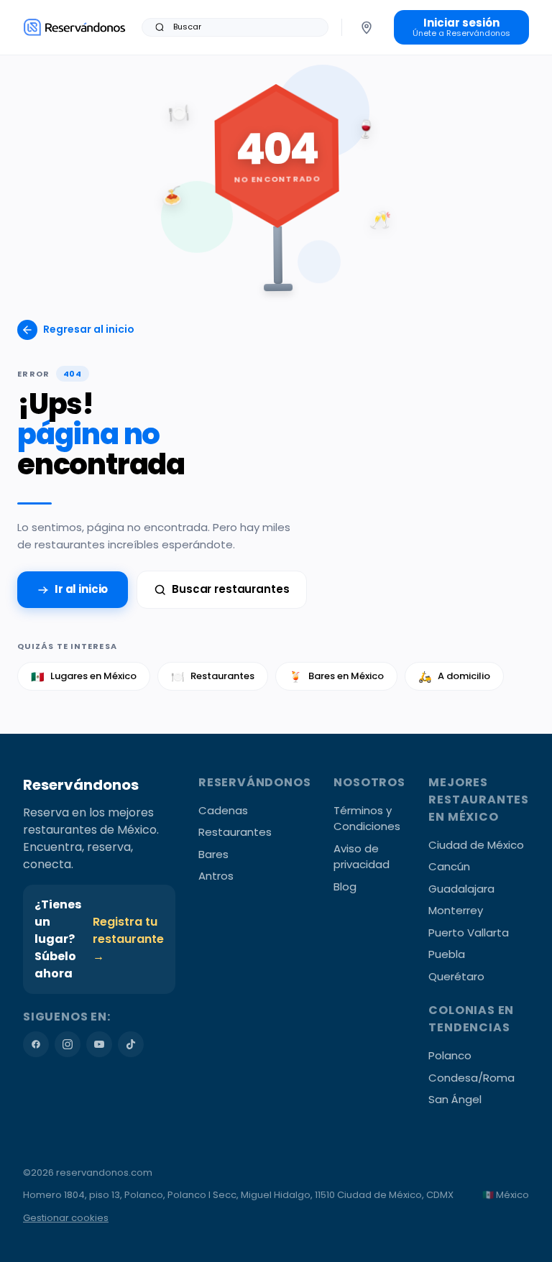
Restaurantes (212, 676)
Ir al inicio (81, 589)
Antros (216, 875)
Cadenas (223, 810)
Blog (345, 886)
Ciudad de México (476, 844)
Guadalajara (461, 888)
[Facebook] (36, 1044)
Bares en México (336, 676)
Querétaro (456, 976)
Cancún (449, 866)
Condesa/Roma (471, 1077)
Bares (213, 854)
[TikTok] (131, 1044)
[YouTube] (99, 1044)
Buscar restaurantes (230, 589)
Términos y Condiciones (367, 818)
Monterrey (455, 910)
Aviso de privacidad (362, 856)
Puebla (446, 954)
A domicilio (454, 676)
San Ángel (455, 1099)
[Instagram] (67, 1044)
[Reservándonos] (74, 27)
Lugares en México (84, 676)
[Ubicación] (366, 27)
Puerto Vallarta (468, 932)
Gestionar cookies (66, 1218)
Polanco (450, 1055)
